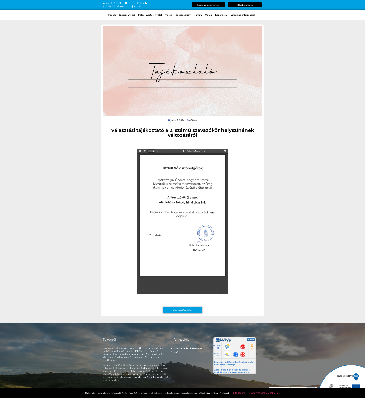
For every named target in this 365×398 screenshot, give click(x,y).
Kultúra (198, 15)
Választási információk (243, 15)
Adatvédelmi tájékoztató (264, 392)
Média (208, 15)
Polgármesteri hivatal (150, 15)
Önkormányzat (126, 15)
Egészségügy (183, 15)
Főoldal (112, 15)
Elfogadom (239, 392)
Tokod (168, 15)
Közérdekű (221, 15)
